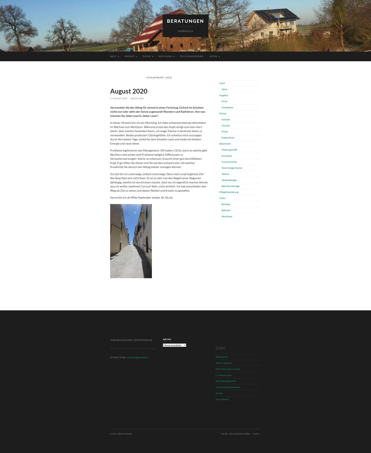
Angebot (129, 56)
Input (113, 56)
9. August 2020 (118, 98)
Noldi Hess (137, 98)
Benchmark (165, 56)
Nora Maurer (222, 399)
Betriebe (226, 204)
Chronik (226, 125)
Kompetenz (227, 107)
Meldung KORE (229, 149)
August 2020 (128, 91)
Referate (226, 210)
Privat (225, 131)
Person (146, 56)
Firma (224, 101)
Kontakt (226, 119)
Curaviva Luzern (224, 375)
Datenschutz (228, 137)
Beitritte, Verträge (231, 186)
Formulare (227, 155)
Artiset (219, 393)
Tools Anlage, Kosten (232, 167)
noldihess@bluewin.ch (137, 357)
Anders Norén (242, 434)
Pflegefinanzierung (192, 56)
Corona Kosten (229, 161)
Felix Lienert (222, 356)
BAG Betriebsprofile (226, 381)
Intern (213, 56)
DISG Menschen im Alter (228, 369)
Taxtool (225, 173)
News (224, 89)
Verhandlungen (229, 180)
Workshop (227, 216)
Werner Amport (224, 362)
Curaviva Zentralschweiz (228, 387)
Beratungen (185, 21)
